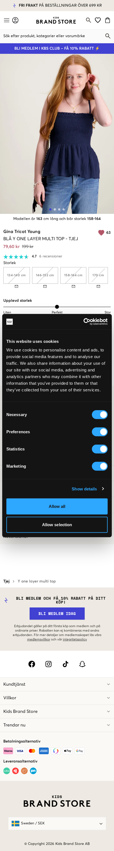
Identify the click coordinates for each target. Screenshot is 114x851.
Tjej (6, 581)
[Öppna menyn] (6, 20)
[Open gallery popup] (57, 134)
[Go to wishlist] (98, 20)
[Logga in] (15, 20)
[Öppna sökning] (88, 20)
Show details (84, 488)
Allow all (57, 506)
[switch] (100, 431)
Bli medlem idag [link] (57, 613)
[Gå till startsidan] (56, 20)
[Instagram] (48, 664)
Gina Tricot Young (21, 231)
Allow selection (57, 524)
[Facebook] (31, 664)
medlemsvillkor (38, 639)
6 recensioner (50, 256)
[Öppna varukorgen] (108, 20)
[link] (56, 20)
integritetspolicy (75, 639)
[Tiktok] (65, 664)
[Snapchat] (82, 664)
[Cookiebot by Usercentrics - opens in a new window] (83, 321)
